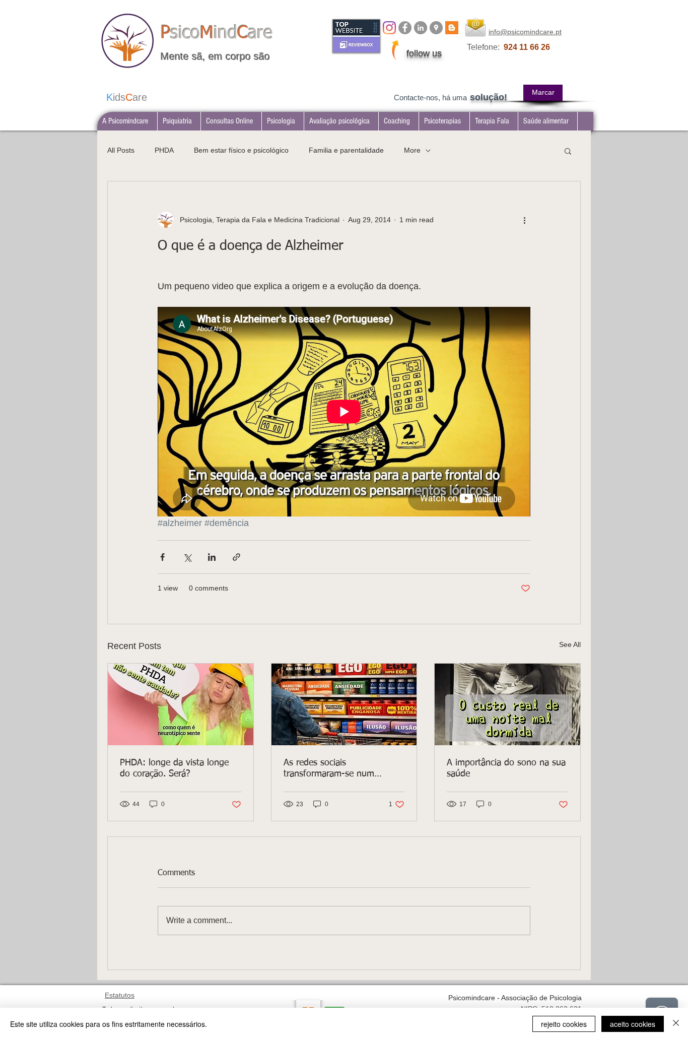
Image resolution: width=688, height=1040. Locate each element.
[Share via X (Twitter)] (187, 557)
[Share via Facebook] (162, 557)
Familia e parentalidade (346, 150)
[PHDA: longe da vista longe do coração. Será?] (180, 704)
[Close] (676, 1024)
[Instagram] (389, 27)
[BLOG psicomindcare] (451, 27)
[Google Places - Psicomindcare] (436, 27)
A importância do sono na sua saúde (506, 768)
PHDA (164, 150)
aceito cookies (632, 1024)
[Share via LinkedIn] (212, 557)
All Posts (120, 150)
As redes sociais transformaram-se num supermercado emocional (333, 768)
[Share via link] (236, 557)
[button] (178, 121)
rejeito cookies (564, 1024)
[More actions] (524, 220)
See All (570, 644)
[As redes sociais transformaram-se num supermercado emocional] (344, 704)
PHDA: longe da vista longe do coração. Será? (174, 768)
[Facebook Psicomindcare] (404, 27)
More (412, 150)
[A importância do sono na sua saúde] (507, 704)
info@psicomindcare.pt (525, 32)
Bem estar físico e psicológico (241, 150)
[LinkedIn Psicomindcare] (420, 27)
